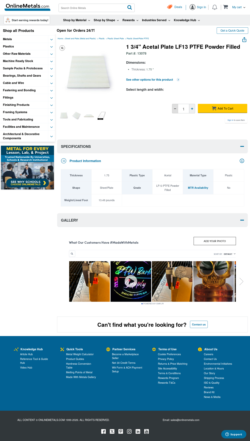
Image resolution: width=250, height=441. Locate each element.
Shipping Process (214, 378)
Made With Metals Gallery (81, 377)
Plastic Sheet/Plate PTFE (138, 38)
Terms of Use (167, 349)
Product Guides (75, 359)
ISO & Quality (211, 382)
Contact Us (210, 359)
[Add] (192, 108)
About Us (210, 349)
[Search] (129, 7)
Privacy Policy (166, 359)
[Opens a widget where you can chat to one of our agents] (233, 434)
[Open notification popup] (214, 7)
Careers (208, 354)
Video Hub (26, 367)
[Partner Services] (108, 349)
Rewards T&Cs (166, 382)
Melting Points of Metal (79, 372)
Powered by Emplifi (153, 304)
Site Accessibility (167, 368)
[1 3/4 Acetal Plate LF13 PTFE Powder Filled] (64, 115)
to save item (236, 119)
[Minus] (175, 108)
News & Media (212, 397)
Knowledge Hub (31, 349)
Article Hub (26, 354)
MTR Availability (198, 187)
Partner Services (123, 349)
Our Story (209, 373)
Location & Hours (214, 368)
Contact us (199, 324)
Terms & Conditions (169, 373)
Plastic (102, 38)
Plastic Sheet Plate (115, 38)
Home (60, 38)
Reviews (209, 387)
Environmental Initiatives (218, 363)
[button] (234, 6)
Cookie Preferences (169, 354)
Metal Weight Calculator (80, 354)
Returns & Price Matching (172, 363)
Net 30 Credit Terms (123, 363)
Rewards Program (168, 378)
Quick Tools (74, 349)
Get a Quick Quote (232, 30)
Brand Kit (209, 392)
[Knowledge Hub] (16, 349)
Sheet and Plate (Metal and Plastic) (80, 38)
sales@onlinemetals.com (185, 420)
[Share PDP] (244, 38)
